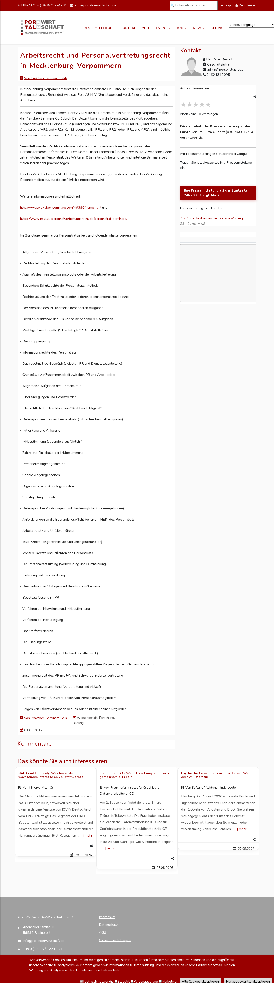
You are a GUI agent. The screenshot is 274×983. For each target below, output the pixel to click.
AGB (102, 932)
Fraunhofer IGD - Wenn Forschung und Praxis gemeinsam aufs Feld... (134, 775)
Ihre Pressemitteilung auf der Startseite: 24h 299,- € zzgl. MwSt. (216, 193)
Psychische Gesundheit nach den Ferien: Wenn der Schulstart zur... (216, 775)
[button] (55, 846)
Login (227, 5)
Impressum (107, 917)
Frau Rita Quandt (211, 132)
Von (37, 787)
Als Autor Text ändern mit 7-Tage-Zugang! (211, 218)
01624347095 (218, 74)
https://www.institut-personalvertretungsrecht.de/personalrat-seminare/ (73, 218)
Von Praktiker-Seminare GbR (45, 78)
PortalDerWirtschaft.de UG (52, 917)
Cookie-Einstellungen (115, 940)
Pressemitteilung (98, 28)
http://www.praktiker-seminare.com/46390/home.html (60, 207)
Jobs (181, 28)
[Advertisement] (218, 292)
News (198, 28)
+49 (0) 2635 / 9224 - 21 (43, 949)
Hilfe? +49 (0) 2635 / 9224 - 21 (44, 5)
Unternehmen (136, 28)
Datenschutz (108, 924)
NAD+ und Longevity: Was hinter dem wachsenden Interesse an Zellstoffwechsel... (52, 775)
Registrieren (247, 5)
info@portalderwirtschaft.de (95, 5)
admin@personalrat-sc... (225, 69)
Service (218, 28)
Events (163, 28)
